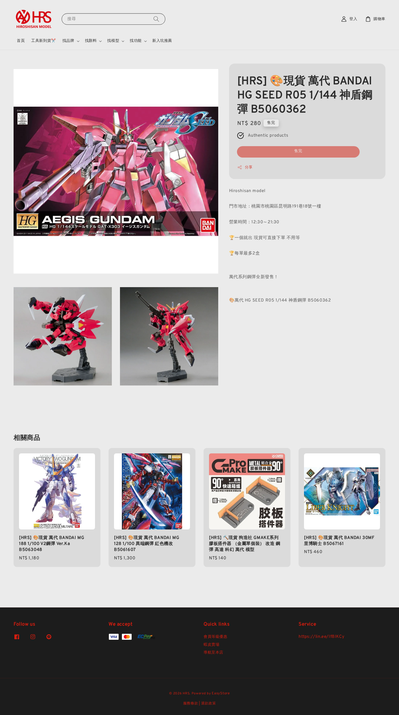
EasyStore (221, 693)
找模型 (113, 41)
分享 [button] (249, 167)
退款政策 (208, 703)
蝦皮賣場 (211, 644)
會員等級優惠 (215, 637)
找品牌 (68, 41)
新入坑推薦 (162, 41)
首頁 (21, 41)
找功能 (136, 41)
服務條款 (190, 703)
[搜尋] (156, 19)
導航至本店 (213, 652)
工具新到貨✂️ (43, 41)
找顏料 (91, 41)
